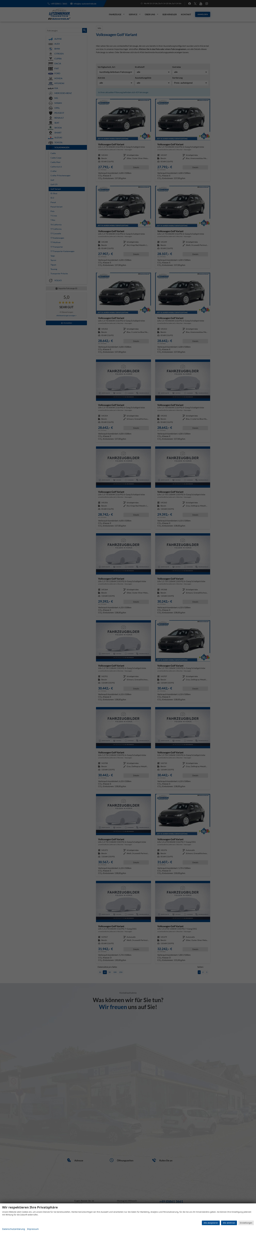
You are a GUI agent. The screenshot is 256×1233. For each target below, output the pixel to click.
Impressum (33, 1229)
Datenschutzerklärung (13, 1229)
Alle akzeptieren (211, 1223)
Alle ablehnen (229, 1223)
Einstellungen (246, 1223)
